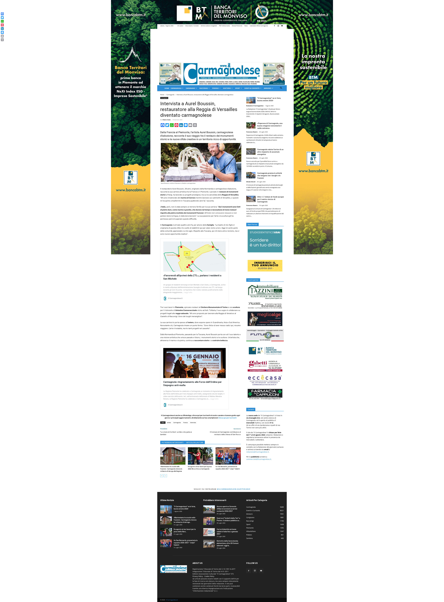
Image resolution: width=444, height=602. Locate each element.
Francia (185, 422)
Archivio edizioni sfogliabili (209, 26)
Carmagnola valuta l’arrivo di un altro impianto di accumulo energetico (270, 151)
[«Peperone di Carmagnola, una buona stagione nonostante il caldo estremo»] (251, 125)
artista (169, 422)
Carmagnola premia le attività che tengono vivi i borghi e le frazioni (269, 175)
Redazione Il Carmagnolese (255, 106)
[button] (281, 88)
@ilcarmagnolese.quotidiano (233, 489)
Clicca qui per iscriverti (227, 418)
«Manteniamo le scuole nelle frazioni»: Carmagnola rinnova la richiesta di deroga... (185, 520)
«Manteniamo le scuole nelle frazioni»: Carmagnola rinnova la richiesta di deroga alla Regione (171, 469)
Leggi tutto (188, 292)
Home (167, 88)
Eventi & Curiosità (251, 88)
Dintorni (227, 88)
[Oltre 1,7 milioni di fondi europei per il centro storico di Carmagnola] (251, 199)
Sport (237, 88)
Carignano (190, 88)
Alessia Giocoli (250, 182)
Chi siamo (180, 26)
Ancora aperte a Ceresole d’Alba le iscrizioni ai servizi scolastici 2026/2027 (227, 509)
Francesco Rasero (251, 132)
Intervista (193, 422)
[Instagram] (278, 25)
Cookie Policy (209, 576)
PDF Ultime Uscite (224, 26)
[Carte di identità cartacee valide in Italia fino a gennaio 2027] (209, 532)
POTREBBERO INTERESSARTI (172, 442)
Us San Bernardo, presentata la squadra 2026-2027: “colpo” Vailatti (185, 542)
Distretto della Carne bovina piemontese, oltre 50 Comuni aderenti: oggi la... (227, 543)
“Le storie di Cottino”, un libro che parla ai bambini (176, 433)
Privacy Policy (198, 576)
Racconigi (203, 88)
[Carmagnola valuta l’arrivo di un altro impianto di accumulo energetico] (251, 151)
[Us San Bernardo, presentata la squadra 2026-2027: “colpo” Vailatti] (228, 456)
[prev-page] (161, 475)
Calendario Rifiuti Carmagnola (259, 26)
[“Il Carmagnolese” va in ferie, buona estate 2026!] (251, 100)
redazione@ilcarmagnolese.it (257, 452)
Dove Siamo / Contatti (192, 26)
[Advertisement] (222, 45)
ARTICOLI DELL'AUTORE (194, 442)
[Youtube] (282, 25)
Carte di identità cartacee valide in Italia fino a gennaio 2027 (227, 531)
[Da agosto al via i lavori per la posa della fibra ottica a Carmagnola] (200, 456)
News (246, 26)
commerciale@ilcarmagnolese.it (258, 459)
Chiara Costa (166, 120)
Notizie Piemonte (237, 26)
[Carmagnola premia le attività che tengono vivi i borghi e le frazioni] (251, 175)
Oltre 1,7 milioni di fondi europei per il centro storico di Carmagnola (270, 199)
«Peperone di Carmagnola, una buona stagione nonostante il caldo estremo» (269, 125)
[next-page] (165, 475)
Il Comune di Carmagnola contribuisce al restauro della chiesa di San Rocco (225, 433)
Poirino (215, 88)
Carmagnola (176, 88)
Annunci (267, 88)
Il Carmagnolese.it (172, 600)
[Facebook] (274, 25)
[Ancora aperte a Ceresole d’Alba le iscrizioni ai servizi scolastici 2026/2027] (209, 509)
